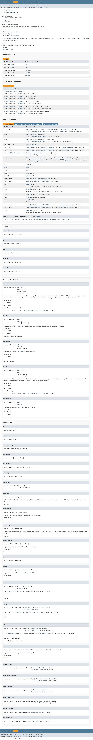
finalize (17, 219)
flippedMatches (68, 160)
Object (10, 34)
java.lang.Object (7, 16)
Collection (33, 129)
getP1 (27, 167)
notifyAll (45, 219)
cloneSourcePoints (32, 147)
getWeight (29, 173)
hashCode (32, 219)
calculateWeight (31, 144)
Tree (23, 2)
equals (11, 219)
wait (58, 219)
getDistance (30, 165)
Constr (18, 7)
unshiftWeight (30, 210)
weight (27, 73)
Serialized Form (7, 49)
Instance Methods (34, 124)
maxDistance (30, 178)
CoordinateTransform (67, 129)
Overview (3, 2)
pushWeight (29, 189)
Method (24, 7)
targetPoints (30, 207)
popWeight (29, 184)
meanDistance (30, 181)
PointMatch (7, 91)
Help (40, 2)
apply (27, 129)
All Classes (39, 5)
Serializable (6, 22)
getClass (25, 219)
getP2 (27, 170)
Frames (22, 5)
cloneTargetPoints (32, 150)
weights (28, 75)
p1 (26, 64)
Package (9, 2)
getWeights (29, 176)
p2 (26, 67)
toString (53, 219)
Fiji (15, 738)
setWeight (29, 194)
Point (13, 64)
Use (20, 2)
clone (5, 219)
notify (38, 219)
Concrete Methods (50, 124)
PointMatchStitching (37, 26)
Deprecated (30, 2)
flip (27, 153)
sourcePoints (30, 205)
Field (13, 7)
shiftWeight (30, 200)
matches (46, 160)
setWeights (29, 197)
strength (28, 70)
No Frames (28, 5)
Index (36, 2)
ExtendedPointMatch (8, 26)
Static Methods (20, 124)
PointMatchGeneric (22, 26)
